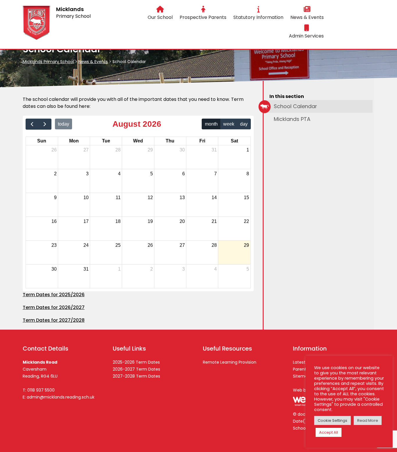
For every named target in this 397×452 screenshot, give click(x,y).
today (63, 124)
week (228, 124)
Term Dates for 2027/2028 (54, 320)
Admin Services (306, 36)
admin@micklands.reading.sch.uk (60, 397)
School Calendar (295, 106)
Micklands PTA (292, 119)
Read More (367, 420)
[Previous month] (32, 124)
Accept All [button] (328, 432)
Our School (160, 17)
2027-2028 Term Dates (136, 376)
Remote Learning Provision (229, 362)
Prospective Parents (203, 17)
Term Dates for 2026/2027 (54, 307)
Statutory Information (258, 17)
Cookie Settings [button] (332, 420)
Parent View (305, 369)
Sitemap (301, 376)
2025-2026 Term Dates (136, 362)
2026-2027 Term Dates (136, 369)
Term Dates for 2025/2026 (54, 294)
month (211, 124)
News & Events (307, 17)
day (244, 124)
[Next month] (44, 124)
